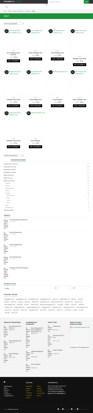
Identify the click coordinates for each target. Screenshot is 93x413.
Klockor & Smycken (18, 11)
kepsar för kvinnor (57, 302)
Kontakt (39, 395)
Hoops (8, 200)
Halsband (7, 185)
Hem (5, 11)
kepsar (35, 302)
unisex (43, 310)
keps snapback (10, 304)
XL (81, 310)
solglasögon (56, 307)
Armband (7, 183)
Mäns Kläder (29, 386)
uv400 (60, 310)
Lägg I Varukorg (35, 59)
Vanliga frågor (41, 393)
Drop (8, 197)
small (81, 304)
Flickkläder (29, 395)
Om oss (39, 386)
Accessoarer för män (10, 167)
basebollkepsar (45, 299)
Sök (86, 2)
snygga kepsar (19, 307)
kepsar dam (44, 302)
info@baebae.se (9, 395)
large (19, 304)
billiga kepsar (64, 299)
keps (27, 302)
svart (8, 310)
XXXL (14, 312)
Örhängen (27, 11)
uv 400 (68, 310)
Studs (8, 202)
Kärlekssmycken (9, 188)
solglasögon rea (69, 307)
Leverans (39, 388)
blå (73, 299)
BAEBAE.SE (18, 1)
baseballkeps (9, 299)
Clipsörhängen (10, 195)
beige (55, 299)
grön (13, 302)
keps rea (78, 302)
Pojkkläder (29, 393)
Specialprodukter (9, 210)
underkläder (33, 310)
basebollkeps (33, 299)
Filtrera (7, 288)
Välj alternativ (13, 61)
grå (7, 302)
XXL (7, 312)
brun (80, 299)
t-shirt (16, 310)
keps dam (69, 302)
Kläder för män (8, 178)
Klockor (7, 190)
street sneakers (82, 307)
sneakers (8, 307)
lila (26, 304)
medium (34, 304)
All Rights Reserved (13, 409)
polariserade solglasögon (48, 304)
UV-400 (51, 310)
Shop (9, 11)
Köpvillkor (40, 391)
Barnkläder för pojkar (10, 172)
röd (67, 304)
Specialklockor (9, 207)
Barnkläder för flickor (10, 169)
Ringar (7, 205)
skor (73, 304)
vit (75, 310)
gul (20, 302)
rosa (60, 304)
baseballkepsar (21, 299)
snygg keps (46, 307)
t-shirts (24, 310)
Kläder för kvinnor (9, 175)
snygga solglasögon (33, 307)
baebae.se (8, 394)
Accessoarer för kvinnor (11, 164)
